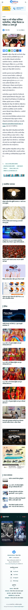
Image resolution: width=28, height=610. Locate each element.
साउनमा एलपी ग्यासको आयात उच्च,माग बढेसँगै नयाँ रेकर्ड (13, 260)
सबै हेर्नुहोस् (24, 516)
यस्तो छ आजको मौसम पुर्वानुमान (16, 479)
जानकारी (4, 16)
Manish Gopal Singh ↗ (19, 606)
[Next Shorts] (20, 517)
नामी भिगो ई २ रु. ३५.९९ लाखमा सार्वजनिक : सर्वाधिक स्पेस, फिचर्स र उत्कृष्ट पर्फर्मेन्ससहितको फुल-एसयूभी (13, 242)
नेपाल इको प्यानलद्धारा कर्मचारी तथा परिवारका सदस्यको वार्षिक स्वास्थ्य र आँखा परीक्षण (13, 421)
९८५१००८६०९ (16, 558)
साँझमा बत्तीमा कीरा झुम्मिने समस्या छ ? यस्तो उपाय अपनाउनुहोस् (14, 202)
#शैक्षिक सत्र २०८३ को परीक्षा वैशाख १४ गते (10, 170)
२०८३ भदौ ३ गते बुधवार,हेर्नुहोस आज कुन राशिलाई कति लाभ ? (14, 402)
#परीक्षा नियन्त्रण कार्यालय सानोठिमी (9, 166)
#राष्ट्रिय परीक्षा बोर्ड (20, 166)
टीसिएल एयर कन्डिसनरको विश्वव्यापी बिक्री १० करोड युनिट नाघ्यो (17, 499)
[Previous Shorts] (17, 517)
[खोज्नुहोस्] (25, 2)
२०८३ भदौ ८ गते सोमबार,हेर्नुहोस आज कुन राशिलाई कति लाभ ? (16, 486)
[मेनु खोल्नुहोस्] (2, 2)
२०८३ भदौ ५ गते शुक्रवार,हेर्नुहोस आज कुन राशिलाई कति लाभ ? (12, 344)
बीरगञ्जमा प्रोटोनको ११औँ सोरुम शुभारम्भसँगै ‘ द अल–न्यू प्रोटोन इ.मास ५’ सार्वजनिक (16, 493)
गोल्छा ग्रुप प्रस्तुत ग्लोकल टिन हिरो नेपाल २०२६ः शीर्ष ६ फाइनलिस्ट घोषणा (13, 298)
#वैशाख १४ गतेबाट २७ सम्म (13, 168)
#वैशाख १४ (5, 168)
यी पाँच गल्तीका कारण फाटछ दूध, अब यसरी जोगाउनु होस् (12, 222)
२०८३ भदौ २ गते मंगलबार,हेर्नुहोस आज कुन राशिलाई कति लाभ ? (12, 383)
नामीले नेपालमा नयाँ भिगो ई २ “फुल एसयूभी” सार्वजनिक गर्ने (13, 325)
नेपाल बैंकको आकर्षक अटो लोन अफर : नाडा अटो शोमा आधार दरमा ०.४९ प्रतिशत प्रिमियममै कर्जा (17, 506)
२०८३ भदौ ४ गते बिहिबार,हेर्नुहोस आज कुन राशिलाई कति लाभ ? (12, 363)
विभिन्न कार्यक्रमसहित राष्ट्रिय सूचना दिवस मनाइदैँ (13, 279)
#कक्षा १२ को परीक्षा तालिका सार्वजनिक (11, 164)
